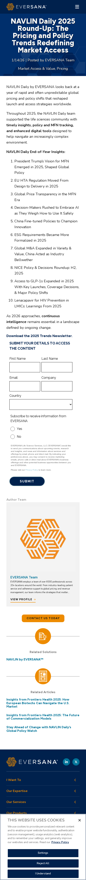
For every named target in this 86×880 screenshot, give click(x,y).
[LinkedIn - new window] (66, 762)
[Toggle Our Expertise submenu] (75, 791)
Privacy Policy (60, 842)
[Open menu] (77, 6)
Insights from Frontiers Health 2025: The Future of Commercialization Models (42, 717)
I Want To (13, 780)
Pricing (62, 68)
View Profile (21, 599)
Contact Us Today (43, 618)
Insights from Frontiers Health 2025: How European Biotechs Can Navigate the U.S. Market (37, 703)
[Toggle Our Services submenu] (75, 802)
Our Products (16, 813)
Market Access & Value (36, 68)
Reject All (43, 863)
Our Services (16, 802)
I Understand (43, 873)
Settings (43, 853)
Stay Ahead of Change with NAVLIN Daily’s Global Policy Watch (38, 729)
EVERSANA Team (59, 60)
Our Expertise (17, 791)
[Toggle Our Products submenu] (75, 813)
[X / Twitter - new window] (76, 762)
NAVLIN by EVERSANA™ (24, 659)
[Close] (79, 820)
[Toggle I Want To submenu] (75, 780)
